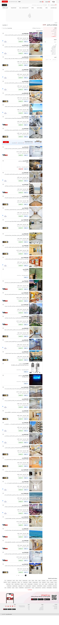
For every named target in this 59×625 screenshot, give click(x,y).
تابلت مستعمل (9, 580)
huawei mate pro (39, 585)
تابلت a (48, 582)
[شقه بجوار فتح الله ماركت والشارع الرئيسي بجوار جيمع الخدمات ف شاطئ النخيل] (22, 132)
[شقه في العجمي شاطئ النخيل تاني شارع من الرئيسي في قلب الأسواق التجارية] (22, 403)
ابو (21, 582)
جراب (40, 584)
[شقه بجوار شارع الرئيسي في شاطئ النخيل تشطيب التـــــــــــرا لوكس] (22, 485)
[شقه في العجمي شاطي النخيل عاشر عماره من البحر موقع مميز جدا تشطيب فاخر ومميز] (22, 474)
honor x (9, 582)
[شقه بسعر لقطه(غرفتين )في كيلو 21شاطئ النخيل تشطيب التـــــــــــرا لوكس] (22, 344)
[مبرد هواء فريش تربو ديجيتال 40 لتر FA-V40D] (22, 367)
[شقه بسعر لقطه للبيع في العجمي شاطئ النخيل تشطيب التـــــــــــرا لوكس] (22, 176)
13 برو (25, 584)
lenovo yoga (55, 587)
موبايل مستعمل (25, 580)
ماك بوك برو (43, 587)
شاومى (46, 584)
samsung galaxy (49, 587)
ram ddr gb (9, 587)
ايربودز (29, 580)
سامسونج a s (36, 584)
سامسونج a (55, 580)
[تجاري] (22, 165)
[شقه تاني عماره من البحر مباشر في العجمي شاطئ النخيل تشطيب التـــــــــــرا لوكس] (22, 497)
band (12, 584)
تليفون (39, 580)
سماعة (56, 582)
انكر (5, 587)
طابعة (36, 580)
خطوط (17, 587)
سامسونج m (34, 585)
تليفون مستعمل (30, 584)
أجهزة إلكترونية (13, 7)
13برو (42, 584)
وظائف (32, 7)
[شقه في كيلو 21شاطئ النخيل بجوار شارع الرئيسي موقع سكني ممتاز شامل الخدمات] (22, 212)
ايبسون (13, 587)
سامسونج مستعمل (27, 587)
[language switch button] (19, 1)
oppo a (51, 580)
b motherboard (21, 587)
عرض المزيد (54, 36)
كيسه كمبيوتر (25, 582)
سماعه (20, 580)
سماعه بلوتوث (9, 585)
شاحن (14, 580)
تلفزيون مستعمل (51, 584)
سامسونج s (43, 580)
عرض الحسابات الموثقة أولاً (36, 28)
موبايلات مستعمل (28, 585)
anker (56, 584)
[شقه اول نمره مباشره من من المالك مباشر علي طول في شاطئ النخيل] (22, 61)
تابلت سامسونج (14, 582)
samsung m (44, 582)
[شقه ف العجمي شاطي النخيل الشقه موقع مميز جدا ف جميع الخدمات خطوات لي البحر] (22, 224)
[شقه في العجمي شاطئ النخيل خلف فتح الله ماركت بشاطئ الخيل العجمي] (22, 49)
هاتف (17, 580)
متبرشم (22, 584)
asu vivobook (49, 585)
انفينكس (52, 582)
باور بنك (33, 587)
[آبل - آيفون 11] (22, 273)
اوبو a (40, 582)
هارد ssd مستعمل (38, 587)
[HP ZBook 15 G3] (22, 379)
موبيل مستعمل (15, 585)
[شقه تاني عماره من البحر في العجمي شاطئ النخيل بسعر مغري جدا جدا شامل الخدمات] (22, 85)
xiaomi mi (5, 582)
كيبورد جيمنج (8, 584)
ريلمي (47, 580)
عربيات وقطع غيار (54, 7)
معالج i (19, 582)
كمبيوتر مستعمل (35, 582)
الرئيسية (56, 22)
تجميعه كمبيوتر (17, 584)
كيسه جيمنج (55, 585)
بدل (5, 580)
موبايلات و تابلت (39, 7)
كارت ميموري (20, 585)
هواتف (33, 580)
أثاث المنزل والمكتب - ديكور (23, 7)
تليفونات (30, 582)
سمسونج (45, 585)
